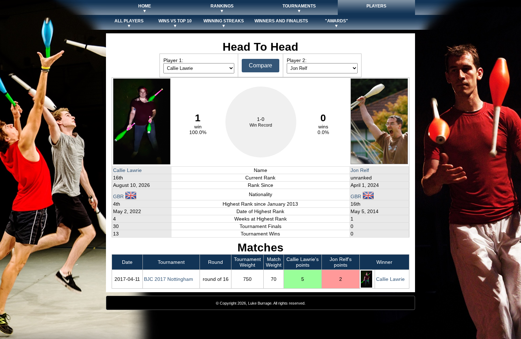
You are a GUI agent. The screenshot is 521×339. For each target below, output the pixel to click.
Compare (260, 65)
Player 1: (173, 60)
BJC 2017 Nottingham (168, 279)
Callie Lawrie (127, 170)
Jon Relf (360, 170)
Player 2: (297, 60)
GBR (119, 196)
